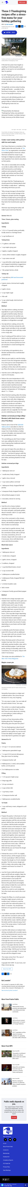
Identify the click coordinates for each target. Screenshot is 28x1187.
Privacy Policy (6, 1167)
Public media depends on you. (14, 1102)
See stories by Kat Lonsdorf (10, 990)
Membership (6, 1153)
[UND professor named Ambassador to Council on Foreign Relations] (7, 1020)
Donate (23, 2)
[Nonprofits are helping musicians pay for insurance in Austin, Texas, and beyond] (7, 1067)
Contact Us (5, 1150)
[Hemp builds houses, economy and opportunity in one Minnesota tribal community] (7, 1007)
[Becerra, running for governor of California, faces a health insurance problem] (7, 1081)
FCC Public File (6, 1163)
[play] (2, 1185)
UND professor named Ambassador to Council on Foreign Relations (18, 1022)
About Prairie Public (8, 1146)
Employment (6, 1156)
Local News (15, 1004)
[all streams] (26, 1185)
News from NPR (7, 969)
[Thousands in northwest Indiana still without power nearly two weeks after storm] (7, 1053)
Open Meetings (7, 1170)
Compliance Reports (8, 1160)
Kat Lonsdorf (9, 24)
